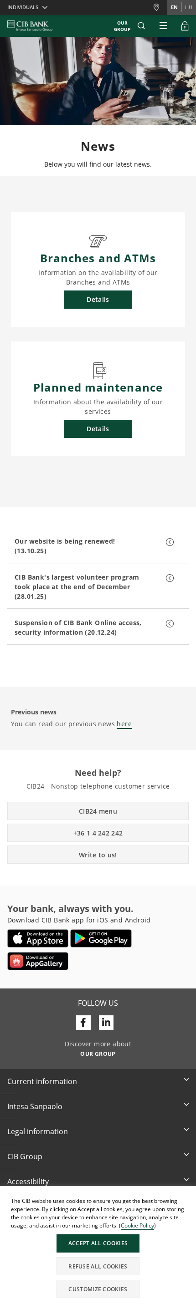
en (174, 7)
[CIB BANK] (29, 26)
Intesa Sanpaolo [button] (34, 1106)
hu (188, 7)
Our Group (122, 26)
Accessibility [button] (28, 1182)
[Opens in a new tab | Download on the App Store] (38, 938)
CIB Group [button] (24, 1156)
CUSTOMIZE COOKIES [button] (97, 1289)
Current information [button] (42, 1081)
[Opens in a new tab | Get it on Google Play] (101, 938)
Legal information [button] (37, 1131)
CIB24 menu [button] (98, 811)
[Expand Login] (185, 26)
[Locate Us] (160, 7)
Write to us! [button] (98, 855)
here (124, 723)
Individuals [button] (22, 7)
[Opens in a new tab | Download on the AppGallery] (37, 961)
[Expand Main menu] (163, 26)
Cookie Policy (137, 1225)
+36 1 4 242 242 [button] (98, 833)
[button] (141, 26)
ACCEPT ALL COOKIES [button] (98, 1243)
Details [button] (98, 299)
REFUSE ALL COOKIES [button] (97, 1266)
